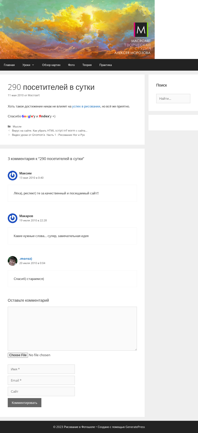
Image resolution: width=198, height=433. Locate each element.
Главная (9, 65)
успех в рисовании (86, 106)
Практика (105, 65)
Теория (87, 65)
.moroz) (25, 258)
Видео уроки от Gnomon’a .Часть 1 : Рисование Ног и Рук (48, 135)
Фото (71, 65)
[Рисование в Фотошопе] (77, 29)
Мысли (17, 126)
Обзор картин (51, 65)
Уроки (26, 65)
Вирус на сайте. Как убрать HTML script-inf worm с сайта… (49, 130)
